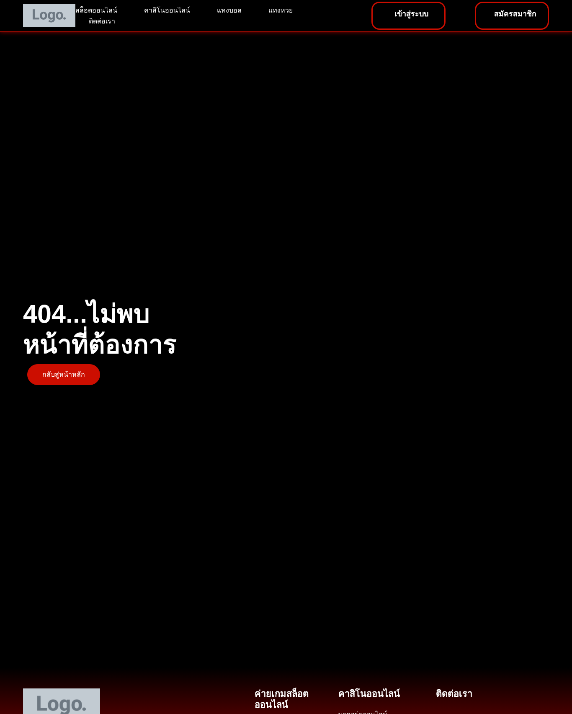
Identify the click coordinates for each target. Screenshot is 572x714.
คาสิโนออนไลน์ (167, 10)
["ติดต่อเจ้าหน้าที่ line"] (443, 704)
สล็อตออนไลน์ (96, 10)
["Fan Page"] (460, 704)
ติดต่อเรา (102, 21)
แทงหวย (280, 10)
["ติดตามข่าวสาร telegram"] (477, 704)
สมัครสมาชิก (515, 14)
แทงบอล (229, 10)
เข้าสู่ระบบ (411, 14)
